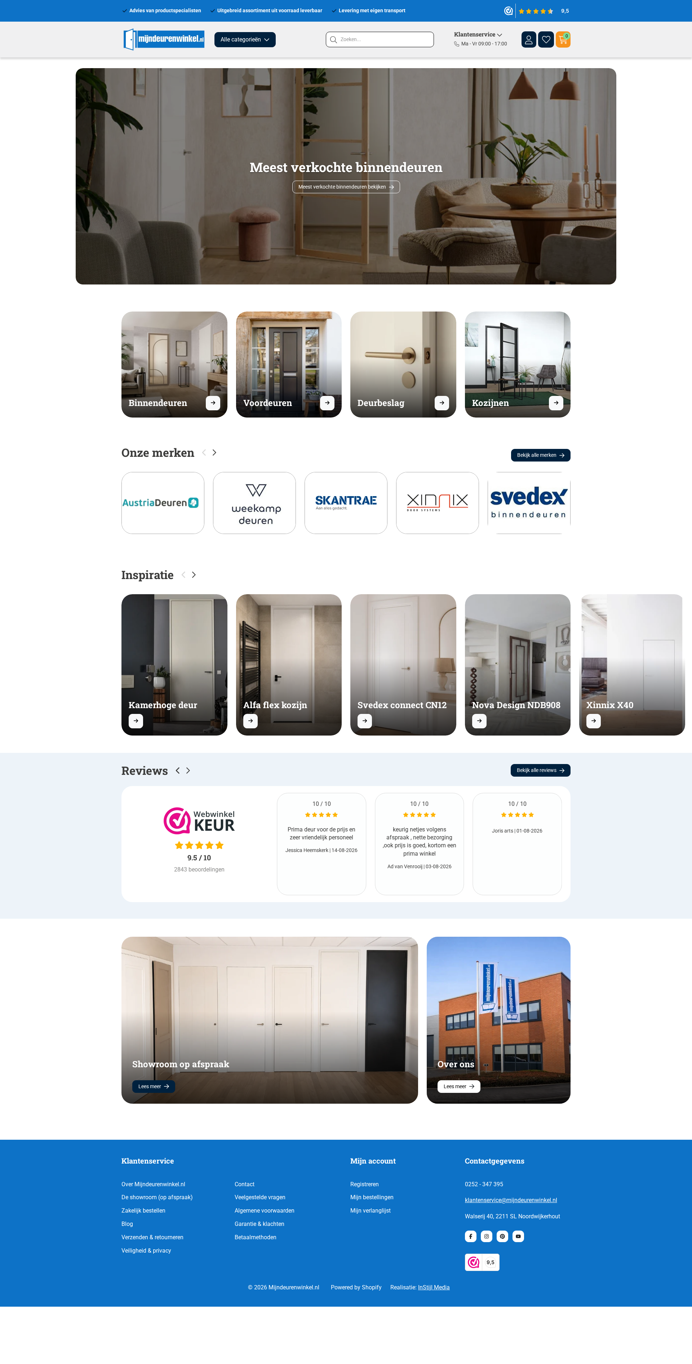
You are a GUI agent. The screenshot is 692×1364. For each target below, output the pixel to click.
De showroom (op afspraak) (157, 1197)
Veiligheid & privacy (146, 1250)
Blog (127, 1223)
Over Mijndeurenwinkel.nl (153, 1184)
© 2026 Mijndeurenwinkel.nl (283, 1287)
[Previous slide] (178, 770)
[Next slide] (214, 452)
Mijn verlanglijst (370, 1210)
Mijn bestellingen (372, 1197)
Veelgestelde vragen (260, 1197)
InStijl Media (434, 1287)
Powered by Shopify (356, 1287)
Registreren (364, 1184)
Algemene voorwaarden (264, 1210)
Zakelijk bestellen (143, 1210)
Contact (244, 1184)
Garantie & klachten (259, 1223)
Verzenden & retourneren (152, 1237)
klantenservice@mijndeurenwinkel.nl (511, 1200)
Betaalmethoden (255, 1237)
